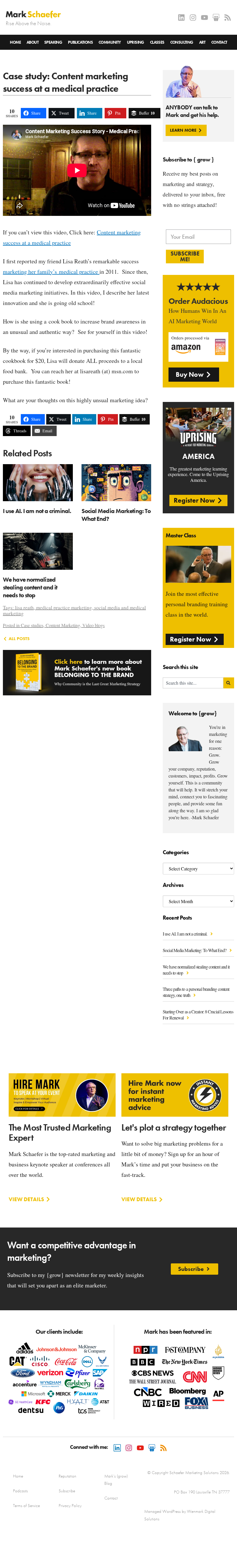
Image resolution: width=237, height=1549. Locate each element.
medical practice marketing (64, 607)
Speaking (53, 42)
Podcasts (20, 1491)
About (32, 42)
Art (202, 42)
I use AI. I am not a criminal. (185, 934)
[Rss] (227, 17)
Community (110, 42)
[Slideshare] (216, 17)
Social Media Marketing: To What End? (195, 950)
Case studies (32, 625)
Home (15, 42)
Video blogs (93, 625)
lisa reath (24, 607)
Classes (157, 42)
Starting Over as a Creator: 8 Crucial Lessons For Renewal (198, 1014)
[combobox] (193, 682)
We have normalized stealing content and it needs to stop (196, 970)
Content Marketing (63, 625)
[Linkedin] (181, 17)
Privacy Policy (70, 1505)
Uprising (135, 42)
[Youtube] (204, 17)
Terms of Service (26, 1505)
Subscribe (67, 1491)
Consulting (181, 42)
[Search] (228, 682)
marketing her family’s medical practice (51, 271)
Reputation (67, 1476)
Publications (80, 42)
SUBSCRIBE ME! (185, 256)
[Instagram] (193, 17)
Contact (219, 42)
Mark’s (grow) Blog (116, 1479)
